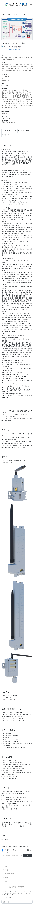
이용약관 (5, 870)
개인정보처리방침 (8, 874)
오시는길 (5, 877)
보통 (21, 850)
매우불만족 (7, 852)
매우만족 (6, 850)
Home (3, 15)
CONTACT (6, 881)
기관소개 (5, 866)
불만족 (29, 850)
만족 (14, 850)
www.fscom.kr (5, 76)
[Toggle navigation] (31, 4)
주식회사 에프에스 (15, 47)
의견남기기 (28, 856)
